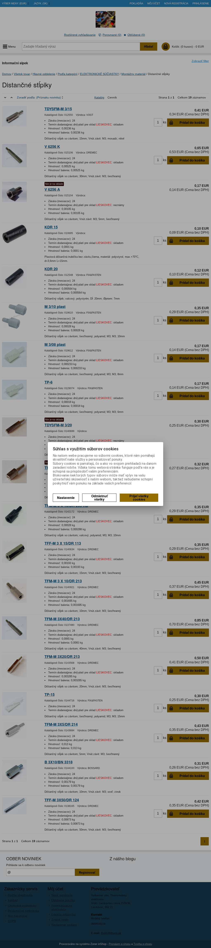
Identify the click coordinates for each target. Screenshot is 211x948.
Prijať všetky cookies (139, 498)
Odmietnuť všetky (99, 498)
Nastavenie (66, 497)
